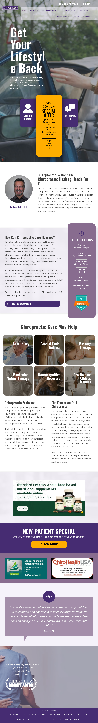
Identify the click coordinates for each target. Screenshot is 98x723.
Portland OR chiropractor (63, 188)
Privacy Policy (82, 714)
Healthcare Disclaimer (51, 714)
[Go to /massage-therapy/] (80, 350)
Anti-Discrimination (31, 714)
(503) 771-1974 (68, 3)
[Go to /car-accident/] (18, 350)
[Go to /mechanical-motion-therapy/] (18, 381)
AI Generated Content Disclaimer (67, 719)
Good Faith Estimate (42, 719)
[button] (49, 144)
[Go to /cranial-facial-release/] (49, 350)
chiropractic (12, 417)
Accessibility (15, 714)
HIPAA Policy (69, 714)
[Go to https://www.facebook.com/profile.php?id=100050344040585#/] (84, 4)
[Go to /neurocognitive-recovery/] (49, 381)
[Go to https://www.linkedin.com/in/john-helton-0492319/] (88, 4)
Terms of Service (24, 719)
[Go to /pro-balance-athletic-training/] (80, 381)
